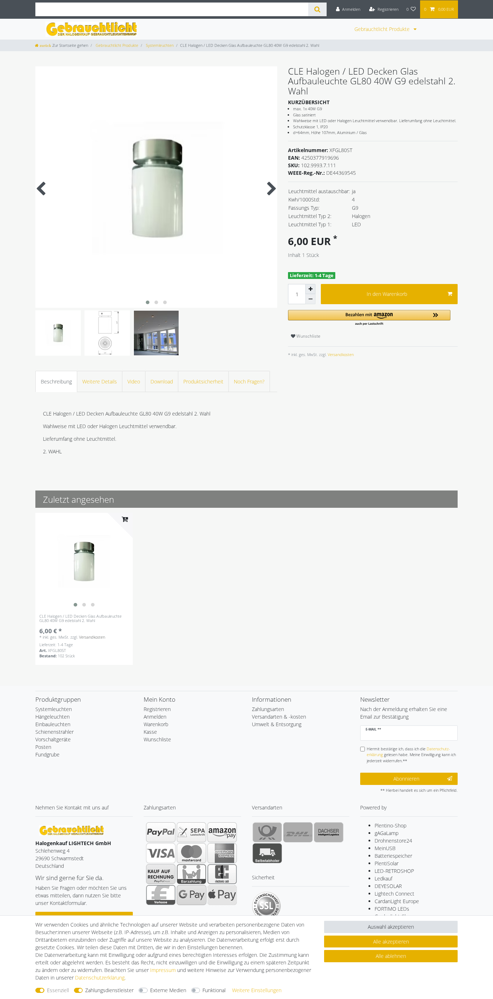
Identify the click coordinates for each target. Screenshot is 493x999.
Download (161, 381)
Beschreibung (56, 381)
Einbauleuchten (52, 724)
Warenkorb (156, 724)
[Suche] (317, 9)
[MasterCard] (191, 853)
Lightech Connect (394, 893)
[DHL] (298, 832)
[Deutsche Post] (267, 832)
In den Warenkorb (387, 293)
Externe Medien (168, 990)
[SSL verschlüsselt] (266, 906)
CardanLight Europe (397, 901)
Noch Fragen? (249, 381)
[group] (84, 561)
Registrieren (157, 709)
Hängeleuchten (52, 716)
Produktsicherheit (203, 381)
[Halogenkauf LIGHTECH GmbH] (71, 829)
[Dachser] (328, 832)
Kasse (150, 731)
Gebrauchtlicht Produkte (382, 29)
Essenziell (58, 990)
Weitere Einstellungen (257, 990)
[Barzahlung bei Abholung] (191, 873)
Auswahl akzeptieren (391, 926)
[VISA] (160, 853)
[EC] (222, 873)
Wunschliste (307, 336)
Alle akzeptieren (391, 941)
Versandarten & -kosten (279, 716)
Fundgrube (47, 754)
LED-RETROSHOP (394, 870)
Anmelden (155, 716)
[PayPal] (160, 832)
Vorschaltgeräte (53, 739)
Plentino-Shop (390, 825)
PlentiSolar (386, 863)
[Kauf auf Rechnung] (160, 873)
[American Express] (222, 853)
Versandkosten (340, 354)
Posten (43, 746)
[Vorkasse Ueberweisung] (160, 894)
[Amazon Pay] (222, 832)
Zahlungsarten (268, 709)
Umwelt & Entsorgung (276, 724)
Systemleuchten (159, 45)
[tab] (56, 381)
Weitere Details (99, 381)
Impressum (163, 970)
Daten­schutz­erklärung (100, 977)
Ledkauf (383, 878)
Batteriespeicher (393, 855)
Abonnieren (406, 778)
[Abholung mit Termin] (267, 853)
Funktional (214, 990)
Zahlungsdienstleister (109, 990)
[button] (369, 318)
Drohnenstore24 (393, 840)
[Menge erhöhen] (310, 289)
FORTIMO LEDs (392, 908)
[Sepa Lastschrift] (191, 832)
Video (133, 381)
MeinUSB (385, 848)
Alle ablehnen (391, 956)
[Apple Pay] (222, 894)
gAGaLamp (386, 833)
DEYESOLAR (388, 886)
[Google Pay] (191, 894)
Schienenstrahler (54, 731)
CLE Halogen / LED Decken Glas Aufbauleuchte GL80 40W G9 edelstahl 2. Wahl (80, 618)
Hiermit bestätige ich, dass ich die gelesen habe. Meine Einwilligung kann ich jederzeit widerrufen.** (411, 755)
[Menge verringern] (310, 299)
